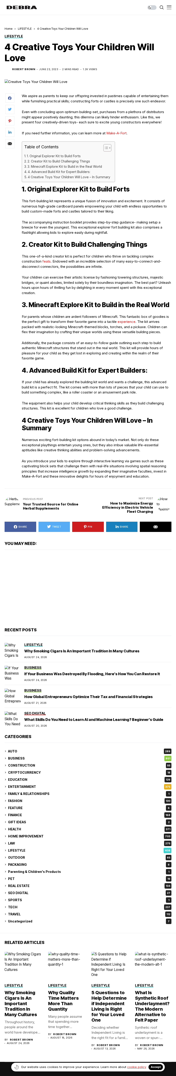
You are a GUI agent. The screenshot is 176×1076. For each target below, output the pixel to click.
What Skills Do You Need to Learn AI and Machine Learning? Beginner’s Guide (93, 719)
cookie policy (136, 1067)
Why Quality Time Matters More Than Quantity (63, 1001)
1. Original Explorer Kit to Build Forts (54, 156)
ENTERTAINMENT (89, 787)
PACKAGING (89, 864)
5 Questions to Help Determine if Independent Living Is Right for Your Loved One (109, 1006)
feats (46, 261)
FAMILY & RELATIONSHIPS (88, 794)
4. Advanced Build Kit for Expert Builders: (59, 172)
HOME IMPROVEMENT (89, 836)
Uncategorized (89, 921)
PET (89, 879)
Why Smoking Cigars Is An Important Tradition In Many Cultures (81, 651)
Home (8, 28)
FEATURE (89, 808)
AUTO (89, 751)
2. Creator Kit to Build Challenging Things (59, 161)
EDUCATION (89, 779)
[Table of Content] (107, 147)
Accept (156, 1067)
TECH (89, 907)
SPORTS (88, 900)
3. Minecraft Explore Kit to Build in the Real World (65, 166)
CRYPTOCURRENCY (89, 772)
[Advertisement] (88, 589)
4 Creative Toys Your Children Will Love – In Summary (69, 177)
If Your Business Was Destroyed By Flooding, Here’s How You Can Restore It (92, 674)
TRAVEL (89, 914)
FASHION (89, 801)
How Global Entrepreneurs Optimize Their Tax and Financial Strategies (88, 696)
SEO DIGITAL (89, 893)
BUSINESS (89, 758)
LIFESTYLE (25, 28)
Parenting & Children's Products (88, 872)
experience (126, 321)
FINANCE (89, 815)
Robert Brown (23, 69)
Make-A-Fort (116, 133)
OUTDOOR (89, 857)
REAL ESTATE (89, 886)
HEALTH (89, 829)
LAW (89, 843)
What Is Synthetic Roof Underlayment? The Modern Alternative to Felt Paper (152, 1006)
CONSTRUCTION (89, 765)
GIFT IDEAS (89, 822)
